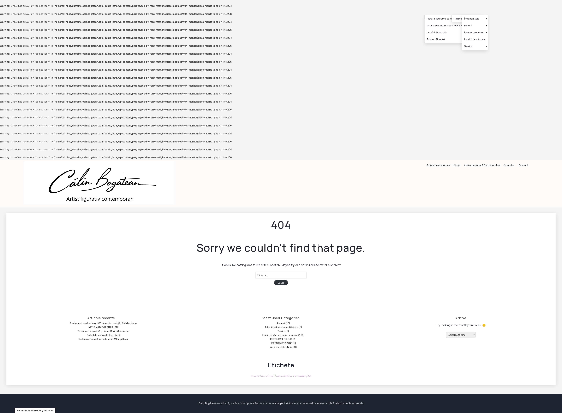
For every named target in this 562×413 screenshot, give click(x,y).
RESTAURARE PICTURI (281, 339)
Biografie (509, 165)
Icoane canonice (473, 32)
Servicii (468, 46)
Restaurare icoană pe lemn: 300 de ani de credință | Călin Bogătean (103, 323)
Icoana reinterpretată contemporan (447, 25)
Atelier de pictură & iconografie (481, 165)
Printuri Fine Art (436, 39)
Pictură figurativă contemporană (445, 18)
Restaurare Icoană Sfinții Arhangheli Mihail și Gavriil (103, 339)
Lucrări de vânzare (474, 39)
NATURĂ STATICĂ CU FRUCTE (104, 327)
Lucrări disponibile (437, 32)
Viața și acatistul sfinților (281, 347)
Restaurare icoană (267, 376)
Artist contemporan (438, 165)
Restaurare (255, 376)
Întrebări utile (471, 18)
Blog (456, 165)
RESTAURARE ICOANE (281, 343)
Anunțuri (281, 323)
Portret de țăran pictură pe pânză (103, 335)
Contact (523, 165)
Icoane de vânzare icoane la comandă (281, 335)
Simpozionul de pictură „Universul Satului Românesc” (103, 331)
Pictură (468, 25)
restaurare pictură (304, 376)
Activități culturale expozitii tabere (281, 327)
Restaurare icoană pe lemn (286, 376)
